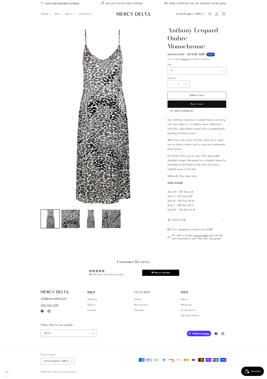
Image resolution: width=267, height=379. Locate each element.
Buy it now (197, 104)
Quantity (171, 78)
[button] (46, 14)
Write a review (160, 273)
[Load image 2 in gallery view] (70, 219)
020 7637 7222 (50, 305)
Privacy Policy (188, 310)
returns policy (202, 235)
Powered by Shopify (67, 372)
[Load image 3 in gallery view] (90, 219)
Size (169, 65)
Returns (91, 305)
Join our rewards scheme (62, 4)
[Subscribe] (92, 333)
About (184, 299)
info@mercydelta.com (53, 298)
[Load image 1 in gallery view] (50, 219)
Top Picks (139, 310)
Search (137, 299)
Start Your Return (190, 316)
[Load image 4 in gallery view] (111, 219)
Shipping (184, 59)
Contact (91, 310)
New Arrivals (141, 305)
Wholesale (186, 305)
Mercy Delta (53, 372)
